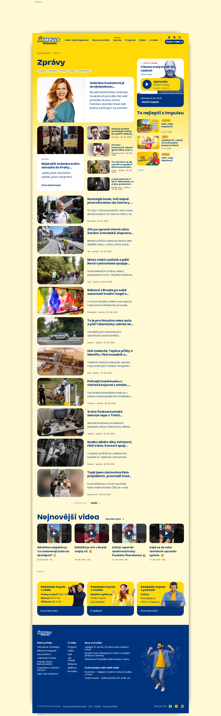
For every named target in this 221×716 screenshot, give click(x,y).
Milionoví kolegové (47, 650)
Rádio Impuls (43, 53)
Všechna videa (113, 519)
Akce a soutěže (101, 40)
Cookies (97, 706)
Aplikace (72, 667)
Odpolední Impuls (46, 658)
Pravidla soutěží (110, 706)
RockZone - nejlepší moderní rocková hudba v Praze (108, 673)
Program (130, 40)
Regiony (53, 71)
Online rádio (173, 41)
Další (94, 503)
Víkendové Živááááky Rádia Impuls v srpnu (107, 659)
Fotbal (63, 71)
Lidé (70, 654)
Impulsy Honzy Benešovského (44, 662)
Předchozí (80, 503)
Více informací (51, 185)
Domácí (42, 71)
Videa (142, 40)
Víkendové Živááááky (48, 647)
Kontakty (72, 671)
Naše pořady (44, 642)
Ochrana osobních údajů (75, 706)
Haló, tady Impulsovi (77, 40)
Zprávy (117, 40)
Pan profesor (44, 654)
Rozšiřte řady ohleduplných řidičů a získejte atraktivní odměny (107, 654)
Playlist (156, 88)
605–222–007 (160, 706)
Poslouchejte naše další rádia (102, 667)
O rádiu (72, 642)
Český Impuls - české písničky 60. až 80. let (107, 678)
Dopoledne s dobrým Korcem (48, 668)
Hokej (72, 71)
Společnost (84, 71)
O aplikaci (96, 611)
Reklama (72, 664)
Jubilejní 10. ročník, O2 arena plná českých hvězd (107, 648)
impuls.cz (149, 598)
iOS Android (97, 601)
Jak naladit (71, 659)
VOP (90, 706)
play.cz (155, 601)
